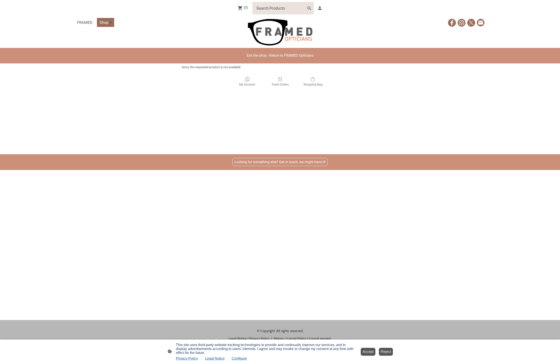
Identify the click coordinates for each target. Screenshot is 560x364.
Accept (368, 352)
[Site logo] (280, 32)
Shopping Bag (312, 84)
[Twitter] (471, 23)
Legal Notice (215, 358)
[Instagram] (462, 23)
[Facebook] (452, 23)
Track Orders (280, 84)
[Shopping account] (319, 8)
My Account (247, 84)
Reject (386, 352)
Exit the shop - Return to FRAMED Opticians (280, 55)
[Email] (481, 23)
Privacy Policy (187, 358)
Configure (239, 358)
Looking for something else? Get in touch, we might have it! (280, 162)
